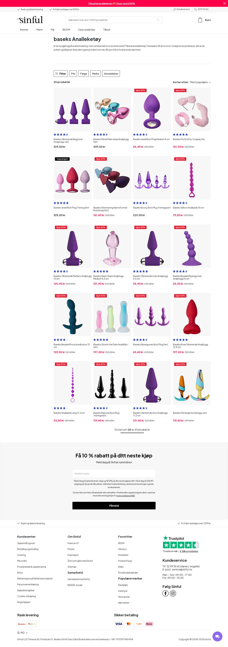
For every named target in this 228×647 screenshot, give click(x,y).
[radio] (55, 134)
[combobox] (111, 20)
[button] (224, 3)
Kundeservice (183, 9)
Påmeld (114, 505)
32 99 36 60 (203, 9)
